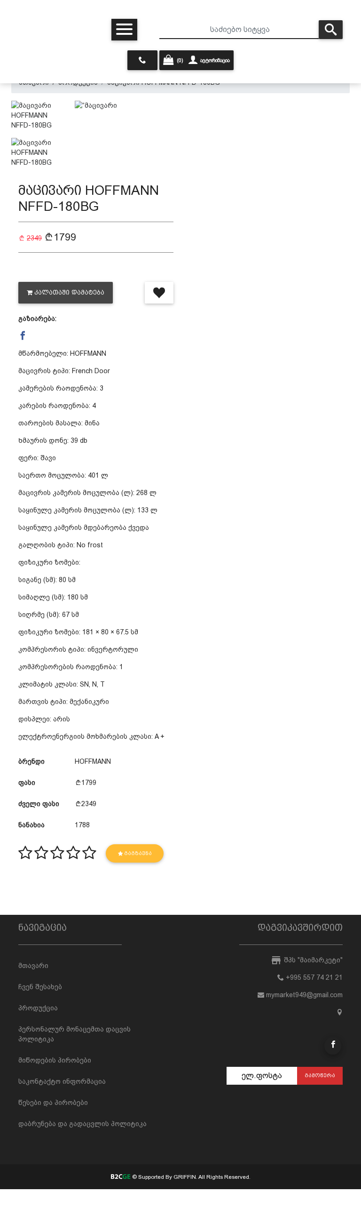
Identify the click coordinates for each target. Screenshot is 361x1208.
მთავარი (33, 965)
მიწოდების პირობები (54, 1060)
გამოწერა (320, 1075)
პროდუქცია (38, 1008)
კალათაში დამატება (69, 292)
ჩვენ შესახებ (40, 987)
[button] (22, 336)
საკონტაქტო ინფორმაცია (62, 1081)
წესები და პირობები (53, 1102)
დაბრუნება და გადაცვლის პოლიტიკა (82, 1124)
